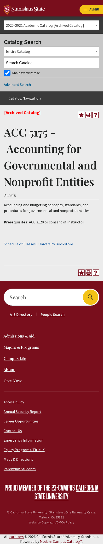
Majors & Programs (21, 347)
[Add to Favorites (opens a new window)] (81, 115)
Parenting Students (20, 468)
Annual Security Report (22, 411)
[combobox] (51, 25)
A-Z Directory (21, 314)
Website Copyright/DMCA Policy (51, 522)
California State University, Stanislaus (37, 512)
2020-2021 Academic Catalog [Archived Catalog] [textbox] (45, 25)
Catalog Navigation (25, 98)
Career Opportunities (21, 421)
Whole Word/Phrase (25, 73)
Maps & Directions (18, 459)
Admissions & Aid (19, 336)
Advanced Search (17, 84)
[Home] (24, 9)
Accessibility (14, 402)
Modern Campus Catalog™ (61, 541)
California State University (66, 491)
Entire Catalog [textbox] (18, 51)
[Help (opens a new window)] (95, 115)
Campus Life (15, 359)
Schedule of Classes (20, 244)
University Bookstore (55, 244)
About (9, 370)
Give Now (13, 381)
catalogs (16, 536)
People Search (53, 314)
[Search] (94, 63)
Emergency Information (23, 440)
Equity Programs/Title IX (24, 449)
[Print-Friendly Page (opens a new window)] (88, 115)
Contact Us (13, 430)
